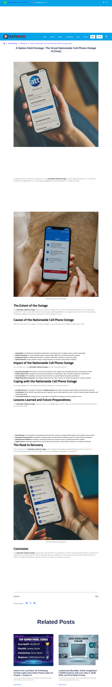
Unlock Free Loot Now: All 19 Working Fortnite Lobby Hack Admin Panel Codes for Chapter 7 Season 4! (33, 673)
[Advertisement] (56, 19)
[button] (103, 2)
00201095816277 (23, 2)
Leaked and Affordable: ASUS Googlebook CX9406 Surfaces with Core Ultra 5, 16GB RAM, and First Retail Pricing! (78, 673)
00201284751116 (13, 2)
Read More (17, 684)
